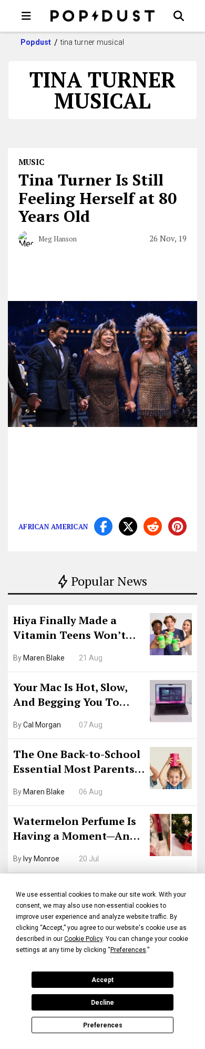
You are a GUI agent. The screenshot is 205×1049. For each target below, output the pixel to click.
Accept (102, 980)
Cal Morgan (42, 725)
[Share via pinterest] (177, 526)
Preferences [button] (128, 950)
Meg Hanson (57, 239)
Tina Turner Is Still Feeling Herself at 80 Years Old (97, 198)
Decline (102, 1002)
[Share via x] (128, 526)
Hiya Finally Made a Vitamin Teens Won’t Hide (69, 629)
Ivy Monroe (41, 858)
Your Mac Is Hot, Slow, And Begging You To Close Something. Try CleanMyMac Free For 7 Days (74, 696)
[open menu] (26, 16)
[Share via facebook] (103, 526)
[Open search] (178, 16)
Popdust (36, 42)
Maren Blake (44, 658)
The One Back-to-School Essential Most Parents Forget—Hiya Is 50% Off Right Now (76, 763)
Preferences (102, 1025)
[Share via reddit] (153, 526)
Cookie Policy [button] (83, 939)
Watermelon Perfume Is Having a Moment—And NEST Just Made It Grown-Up (75, 830)
